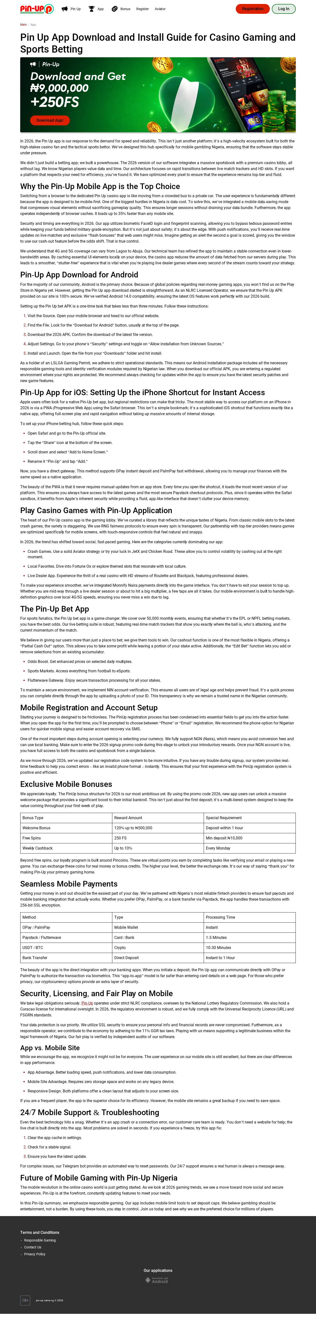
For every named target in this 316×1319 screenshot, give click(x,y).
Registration (252, 8)
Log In (283, 8)
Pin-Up (87, 1003)
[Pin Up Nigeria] (37, 8)
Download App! (50, 120)
